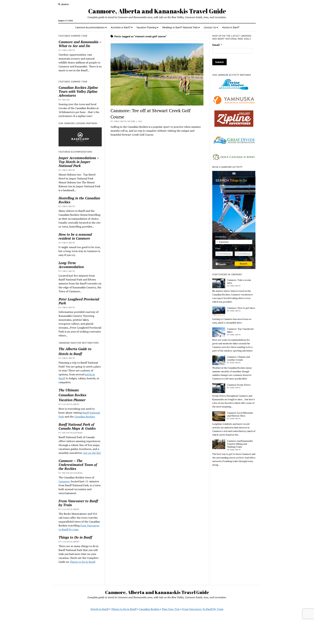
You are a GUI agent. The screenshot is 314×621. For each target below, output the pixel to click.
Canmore (64, 481)
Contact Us (210, 27)
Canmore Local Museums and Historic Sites (240, 414)
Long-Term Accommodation (71, 265)
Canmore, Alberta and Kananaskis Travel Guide (157, 11)
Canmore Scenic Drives (239, 384)
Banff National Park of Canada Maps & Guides (77, 426)
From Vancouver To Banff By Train (202, 609)
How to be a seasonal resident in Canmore (75, 236)
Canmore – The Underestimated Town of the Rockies (78, 465)
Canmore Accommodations (90, 27)
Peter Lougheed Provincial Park (79, 301)
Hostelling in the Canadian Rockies (79, 200)
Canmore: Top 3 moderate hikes (240, 330)
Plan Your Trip (171, 609)
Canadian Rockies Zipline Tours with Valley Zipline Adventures (78, 91)
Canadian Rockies (72, 395)
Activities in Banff (121, 27)
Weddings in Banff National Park (180, 27)
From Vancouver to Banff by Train (78, 503)
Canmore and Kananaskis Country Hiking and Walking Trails (240, 443)
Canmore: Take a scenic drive (239, 281)
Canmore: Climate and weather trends (238, 358)
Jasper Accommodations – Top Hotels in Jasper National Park (79, 162)
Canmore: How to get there (241, 307)
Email (217, 45)
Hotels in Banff (230, 27)
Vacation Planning (146, 27)
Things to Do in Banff (75, 537)
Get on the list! (92, 453)
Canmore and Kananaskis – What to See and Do (80, 44)
